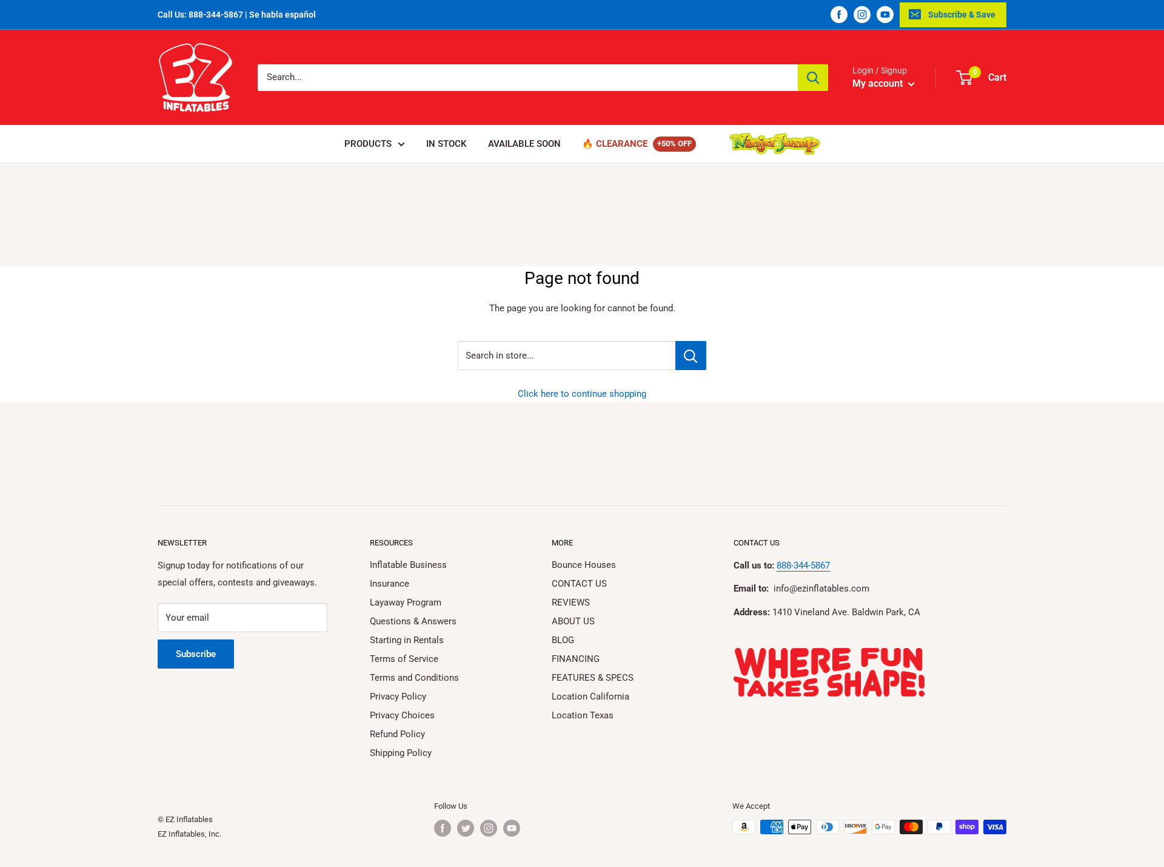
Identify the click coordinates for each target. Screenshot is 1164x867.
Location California (590, 696)
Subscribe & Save (961, 14)
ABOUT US (573, 621)
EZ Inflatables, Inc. (189, 833)
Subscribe (196, 654)
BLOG (563, 640)
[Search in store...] (690, 355)
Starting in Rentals (407, 640)
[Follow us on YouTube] (885, 14)
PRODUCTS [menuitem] (368, 143)
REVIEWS (571, 602)
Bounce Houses (584, 564)
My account (878, 83)
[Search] (813, 77)
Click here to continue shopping (582, 393)
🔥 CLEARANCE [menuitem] (614, 143)
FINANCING (576, 658)
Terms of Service (404, 658)
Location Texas (583, 715)
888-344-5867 (803, 565)
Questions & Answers (413, 621)
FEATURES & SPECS (593, 677)
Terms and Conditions (414, 677)
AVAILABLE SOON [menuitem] (524, 143)
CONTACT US (579, 583)
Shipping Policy (401, 752)
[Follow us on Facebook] (839, 14)
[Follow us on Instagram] (862, 14)
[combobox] (528, 77)
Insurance (389, 583)
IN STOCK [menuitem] (446, 143)
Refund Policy (397, 734)
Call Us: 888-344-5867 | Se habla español (237, 14)
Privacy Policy (398, 696)
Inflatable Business (408, 564)
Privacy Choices (402, 715)
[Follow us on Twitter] (465, 828)
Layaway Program (405, 602)
